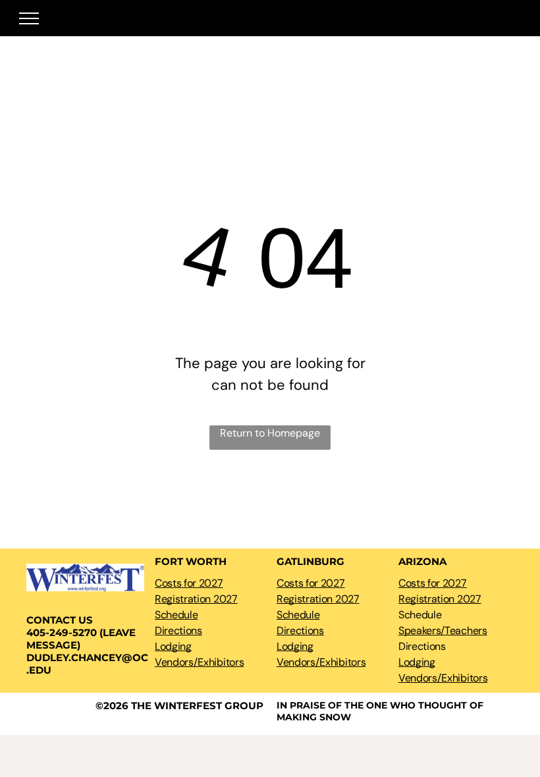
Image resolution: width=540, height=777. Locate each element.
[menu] (29, 18)
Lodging (173, 646)
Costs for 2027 (189, 583)
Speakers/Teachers (442, 630)
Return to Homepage (270, 433)
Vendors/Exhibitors (199, 662)
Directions (178, 630)
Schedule (176, 615)
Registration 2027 (196, 599)
